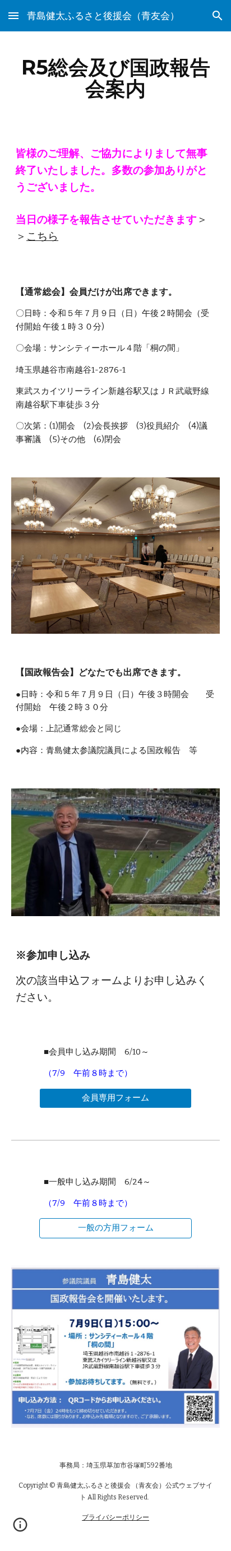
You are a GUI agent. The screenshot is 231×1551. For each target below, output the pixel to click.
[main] (115, 78)
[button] (13, 15)
